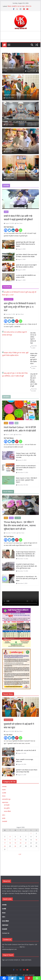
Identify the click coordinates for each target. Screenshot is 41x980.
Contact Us (5, 933)
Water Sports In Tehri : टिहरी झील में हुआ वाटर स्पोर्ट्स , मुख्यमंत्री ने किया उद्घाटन (26, 480)
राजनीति (4, 793)
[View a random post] (36, 45)
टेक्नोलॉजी (4, 821)
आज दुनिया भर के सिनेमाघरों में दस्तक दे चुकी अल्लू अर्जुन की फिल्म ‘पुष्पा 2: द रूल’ (19, 307)
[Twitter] (9, 230)
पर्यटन (3, 815)
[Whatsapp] (20, 230)
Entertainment (9, 299)
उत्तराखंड (6, 211)
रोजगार (16, 423)
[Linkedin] (13, 230)
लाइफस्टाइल (5, 802)
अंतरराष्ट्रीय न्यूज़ (6, 799)
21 (26, 843)
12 (15, 840)
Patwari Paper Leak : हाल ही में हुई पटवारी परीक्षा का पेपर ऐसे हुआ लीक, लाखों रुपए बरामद (26, 455)
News (6, 423)
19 (15, 843)
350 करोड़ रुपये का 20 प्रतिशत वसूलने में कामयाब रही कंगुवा (33, 338)
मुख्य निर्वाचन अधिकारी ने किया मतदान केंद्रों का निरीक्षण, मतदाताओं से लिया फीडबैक (26, 256)
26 (15, 846)
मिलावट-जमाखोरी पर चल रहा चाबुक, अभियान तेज (17, 149)
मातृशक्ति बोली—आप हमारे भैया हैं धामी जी (17, 6)
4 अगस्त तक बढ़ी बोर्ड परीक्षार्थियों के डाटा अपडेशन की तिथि (26, 276)
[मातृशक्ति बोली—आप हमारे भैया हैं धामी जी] (20, 114)
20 (20, 843)
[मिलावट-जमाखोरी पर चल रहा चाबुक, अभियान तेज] (20, 141)
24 (5, 846)
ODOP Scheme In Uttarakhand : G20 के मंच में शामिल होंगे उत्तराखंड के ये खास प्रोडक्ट (26, 468)
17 (5, 843)
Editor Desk (19, 71)
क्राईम (3, 818)
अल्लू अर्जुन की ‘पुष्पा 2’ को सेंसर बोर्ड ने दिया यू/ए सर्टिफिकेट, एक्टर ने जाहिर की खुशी (33, 380)
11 (10, 840)
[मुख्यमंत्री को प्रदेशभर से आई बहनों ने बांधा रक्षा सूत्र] (20, 87)
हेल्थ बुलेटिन (7, 808)
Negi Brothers (32, 893)
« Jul (19, 854)
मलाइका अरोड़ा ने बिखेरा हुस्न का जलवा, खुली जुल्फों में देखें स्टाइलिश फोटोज (33, 358)
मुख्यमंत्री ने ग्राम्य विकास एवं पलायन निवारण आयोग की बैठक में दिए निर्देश (20, 67)
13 (20, 840)
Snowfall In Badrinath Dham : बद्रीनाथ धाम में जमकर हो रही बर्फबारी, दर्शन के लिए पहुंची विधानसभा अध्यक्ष (26, 566)
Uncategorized (8, 62)
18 (10, 843)
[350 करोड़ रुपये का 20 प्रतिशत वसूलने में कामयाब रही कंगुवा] (15, 340)
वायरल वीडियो (17, 518)
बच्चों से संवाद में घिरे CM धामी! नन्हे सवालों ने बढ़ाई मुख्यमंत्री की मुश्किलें (18, 217)
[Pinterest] (16, 230)
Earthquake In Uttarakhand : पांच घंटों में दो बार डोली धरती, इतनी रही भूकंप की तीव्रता (26, 578)
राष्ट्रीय (4, 790)
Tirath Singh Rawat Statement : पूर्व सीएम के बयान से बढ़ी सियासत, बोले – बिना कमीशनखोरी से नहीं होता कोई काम (26, 554)
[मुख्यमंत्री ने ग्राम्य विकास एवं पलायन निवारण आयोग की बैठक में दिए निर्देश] (20, 54)
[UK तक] (4, 45)
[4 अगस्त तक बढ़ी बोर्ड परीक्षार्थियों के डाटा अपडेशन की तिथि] (8, 277)
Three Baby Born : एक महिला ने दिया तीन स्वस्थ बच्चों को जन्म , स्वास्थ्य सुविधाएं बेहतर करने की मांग (20, 525)
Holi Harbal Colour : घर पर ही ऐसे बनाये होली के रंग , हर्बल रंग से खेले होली (20, 429)
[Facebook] (5, 230)
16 (36, 840)
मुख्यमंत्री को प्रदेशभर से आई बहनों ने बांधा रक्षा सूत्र (18, 95)
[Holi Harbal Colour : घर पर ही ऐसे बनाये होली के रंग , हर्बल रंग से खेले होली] (20, 410)
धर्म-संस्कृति (6, 805)
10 (5, 840)
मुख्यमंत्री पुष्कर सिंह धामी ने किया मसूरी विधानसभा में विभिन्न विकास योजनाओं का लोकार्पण (25, 244)
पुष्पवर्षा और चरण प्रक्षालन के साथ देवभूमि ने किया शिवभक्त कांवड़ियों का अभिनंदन (26, 266)
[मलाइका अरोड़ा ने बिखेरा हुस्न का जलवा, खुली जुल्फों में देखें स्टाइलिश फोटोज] (15, 361)
